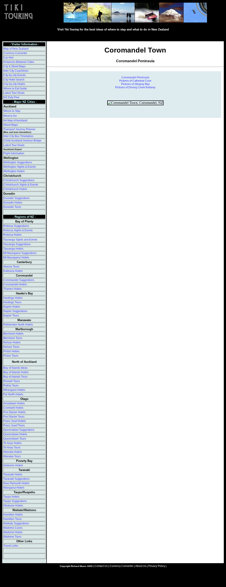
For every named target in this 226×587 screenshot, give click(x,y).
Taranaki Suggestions (17, 478)
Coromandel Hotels (15, 284)
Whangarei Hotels (14, 389)
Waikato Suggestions (16, 523)
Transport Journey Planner (20, 129)
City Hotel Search (14, 79)
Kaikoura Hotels (13, 271)
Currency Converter (15, 53)
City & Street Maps (15, 66)
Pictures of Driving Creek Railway (135, 87)
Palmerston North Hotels (18, 324)
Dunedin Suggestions (17, 198)
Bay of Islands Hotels (16, 372)
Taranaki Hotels (13, 474)
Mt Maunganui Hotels (16, 257)
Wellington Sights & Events (20, 166)
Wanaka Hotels (13, 451)
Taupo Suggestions (15, 501)
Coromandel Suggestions (19, 280)
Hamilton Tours (13, 519)
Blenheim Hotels (13, 333)
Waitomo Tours (12, 536)
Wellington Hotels (14, 171)
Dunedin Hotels (13, 202)
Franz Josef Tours (14, 425)
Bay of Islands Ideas (16, 367)
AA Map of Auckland (15, 120)
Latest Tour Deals (14, 92)
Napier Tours (11, 315)
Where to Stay (12, 111)
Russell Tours (12, 381)
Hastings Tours (12, 302)
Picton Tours (11, 355)
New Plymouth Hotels (16, 483)
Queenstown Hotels (15, 434)
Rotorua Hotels (13, 234)
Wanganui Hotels (14, 487)
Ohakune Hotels (13, 505)
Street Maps (11, 124)
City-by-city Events (15, 75)
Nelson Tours (11, 346)
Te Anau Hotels (13, 443)
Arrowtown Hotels (14, 403)
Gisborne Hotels (13, 465)
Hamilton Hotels (13, 514)
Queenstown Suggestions (19, 429)
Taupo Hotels (11, 496)
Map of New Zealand (16, 48)
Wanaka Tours (12, 456)
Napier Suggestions (15, 311)
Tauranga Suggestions (17, 244)
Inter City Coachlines (16, 70)
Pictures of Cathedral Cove (135, 80)
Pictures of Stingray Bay (135, 84)
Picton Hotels (11, 351)
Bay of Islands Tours (16, 376)
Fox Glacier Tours (14, 416)
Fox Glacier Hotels (15, 412)
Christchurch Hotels (15, 189)
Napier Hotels (12, 306)
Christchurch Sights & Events (21, 184)
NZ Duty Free (11, 97)
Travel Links (11, 545)
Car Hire (9, 57)
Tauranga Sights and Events (20, 239)
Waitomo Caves (13, 527)
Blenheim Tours (13, 338)
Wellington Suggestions (18, 162)
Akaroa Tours (11, 266)
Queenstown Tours (15, 438)
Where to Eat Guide (15, 88)
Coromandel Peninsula (135, 77)
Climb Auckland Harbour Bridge (22, 140)
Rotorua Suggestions (16, 226)
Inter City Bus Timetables (18, 136)
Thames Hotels (13, 288)
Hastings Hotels (13, 297)
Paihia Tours (11, 385)
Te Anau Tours (12, 447)
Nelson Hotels (12, 342)
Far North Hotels (13, 394)
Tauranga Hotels (13, 248)
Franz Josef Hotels (15, 421)
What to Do (10, 115)
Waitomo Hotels (13, 532)
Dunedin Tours (12, 207)
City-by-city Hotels (14, 84)
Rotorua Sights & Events (18, 230)
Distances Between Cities (19, 62)
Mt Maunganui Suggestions (20, 253)
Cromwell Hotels (13, 407)
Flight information (14, 153)
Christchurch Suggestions (19, 180)
